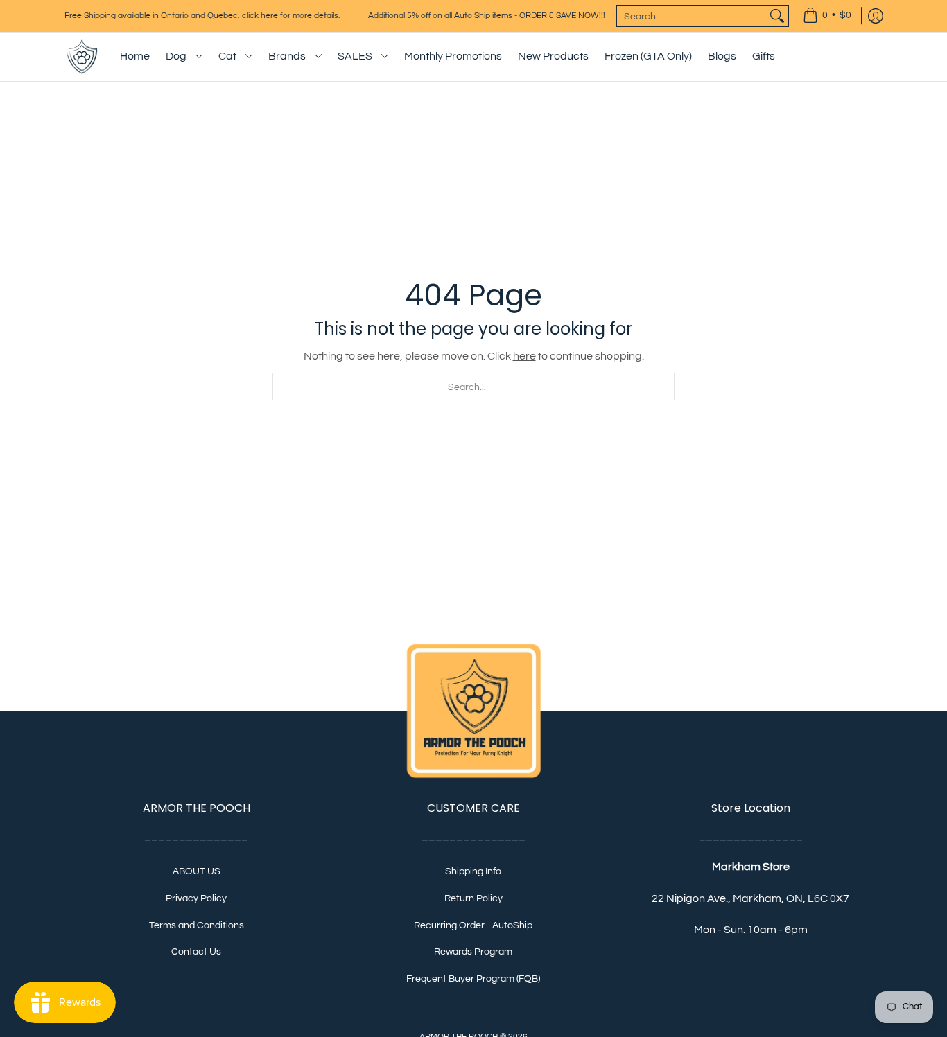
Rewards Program (473, 952)
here (524, 356)
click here (260, 15)
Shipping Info (473, 871)
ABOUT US (196, 871)
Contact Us (196, 952)
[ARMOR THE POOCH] (81, 57)
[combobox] (691, 16)
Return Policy (473, 898)
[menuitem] (827, 16)
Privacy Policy (196, 898)
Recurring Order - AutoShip (473, 925)
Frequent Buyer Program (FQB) (473, 979)
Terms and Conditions (196, 925)
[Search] (777, 16)
